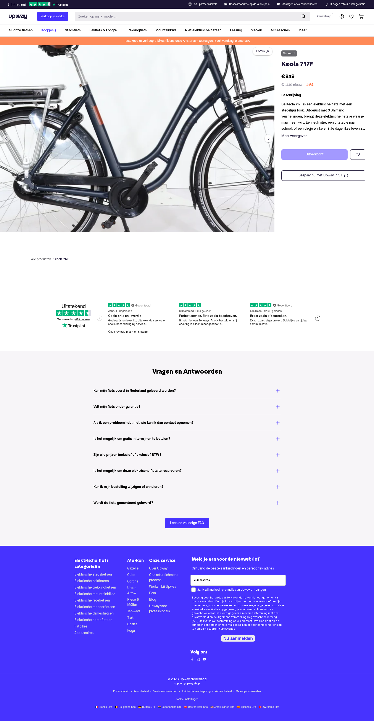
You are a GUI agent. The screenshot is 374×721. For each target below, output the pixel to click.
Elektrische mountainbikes (94, 594)
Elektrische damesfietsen (94, 613)
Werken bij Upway (162, 587)
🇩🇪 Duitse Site (146, 707)
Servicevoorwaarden (165, 691)
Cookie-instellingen (187, 699)
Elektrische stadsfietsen (93, 574)
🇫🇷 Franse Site (103, 707)
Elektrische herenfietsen (93, 620)
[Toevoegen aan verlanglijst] (357, 154)
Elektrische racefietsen (92, 600)
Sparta (132, 624)
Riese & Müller (133, 602)
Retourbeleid (141, 691)
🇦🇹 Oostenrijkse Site (196, 707)
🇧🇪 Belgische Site (125, 707)
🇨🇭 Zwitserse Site (269, 707)
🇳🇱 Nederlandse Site (170, 707)
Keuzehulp (324, 16)
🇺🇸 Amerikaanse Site (222, 707)
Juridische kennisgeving (196, 691)
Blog (152, 600)
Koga (131, 631)
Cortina (132, 581)
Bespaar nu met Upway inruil (320, 175)
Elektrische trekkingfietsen (95, 587)
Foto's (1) (262, 51)
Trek (130, 618)
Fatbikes (80, 626)
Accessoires (84, 633)
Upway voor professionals (159, 609)
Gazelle (133, 568)
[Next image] (268, 138)
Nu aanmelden (238, 638)
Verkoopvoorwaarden (248, 691)
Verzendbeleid (223, 691)
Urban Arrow (131, 590)
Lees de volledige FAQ (187, 523)
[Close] (190, 3)
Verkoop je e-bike (52, 16)
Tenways (133, 611)
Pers (152, 593)
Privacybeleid (121, 691)
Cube (131, 575)
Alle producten (41, 259)
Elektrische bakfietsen (91, 581)
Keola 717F (62, 259)
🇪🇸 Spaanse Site (246, 707)
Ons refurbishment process (163, 577)
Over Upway (158, 568)
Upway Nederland (192, 679)
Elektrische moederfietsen (94, 607)
